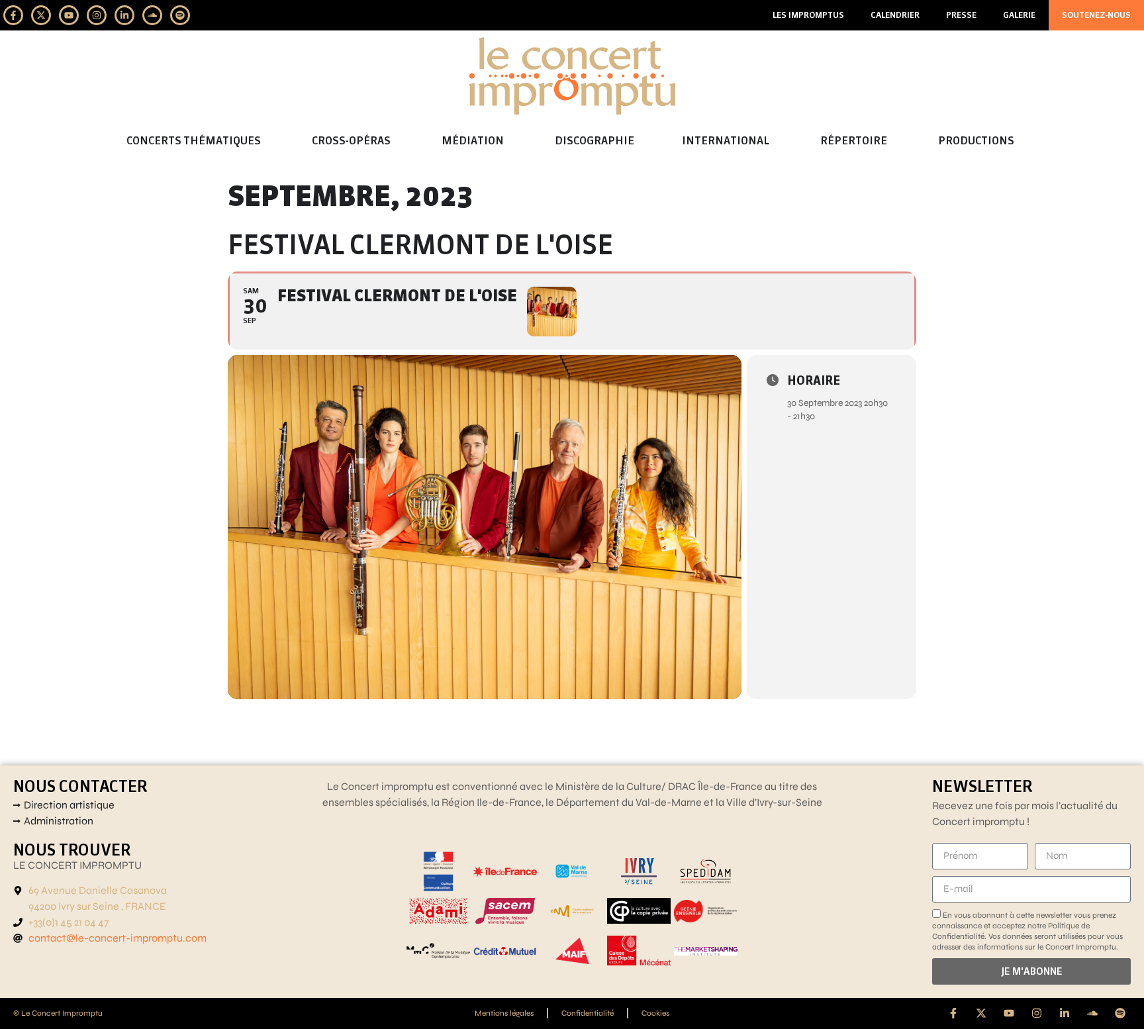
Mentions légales (504, 1013)
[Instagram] (97, 15)
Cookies (655, 1013)
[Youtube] (69, 15)
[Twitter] (41, 15)
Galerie (1019, 15)
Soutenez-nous (1096, 15)
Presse (961, 15)
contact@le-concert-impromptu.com (117, 938)
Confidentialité (587, 1013)
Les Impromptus (808, 15)
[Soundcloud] (152, 15)
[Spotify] (180, 15)
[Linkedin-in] (124, 15)
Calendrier (895, 15)
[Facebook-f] (13, 15)
